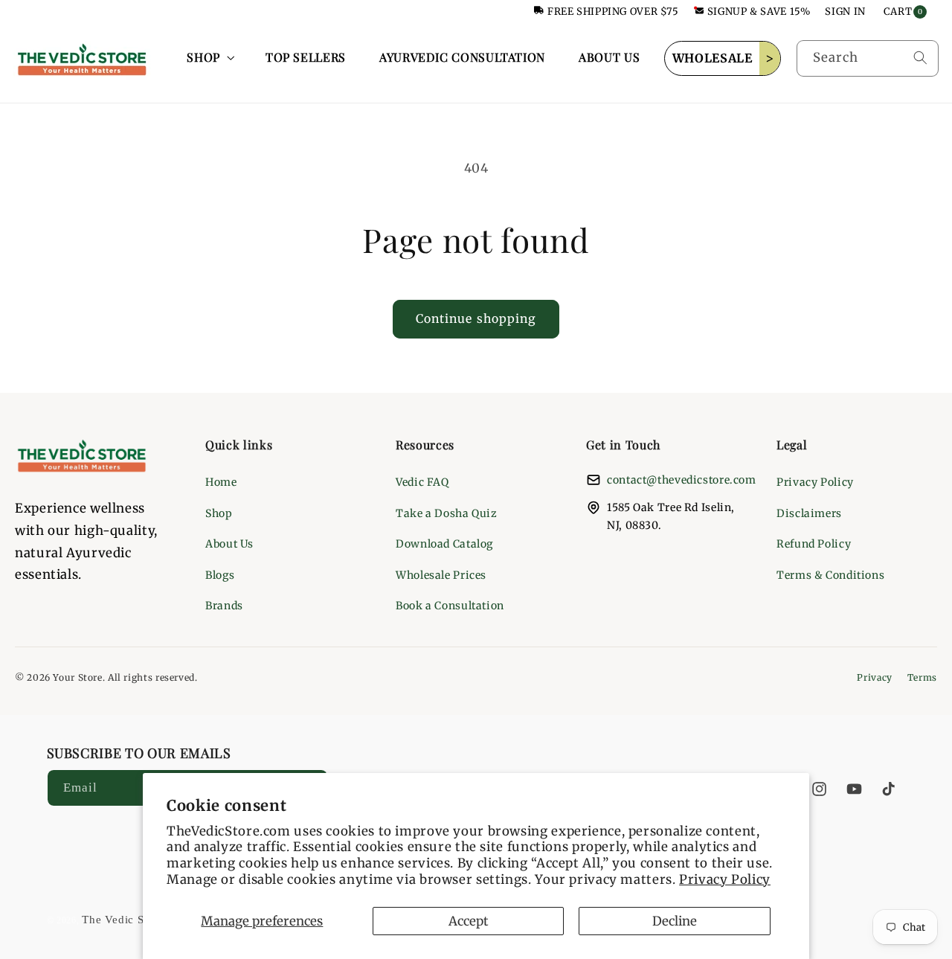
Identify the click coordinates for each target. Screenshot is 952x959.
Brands (224, 605)
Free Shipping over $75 (613, 11)
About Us (229, 544)
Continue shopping (476, 319)
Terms (922, 677)
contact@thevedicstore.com (681, 480)
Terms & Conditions (830, 575)
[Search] (920, 58)
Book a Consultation (450, 605)
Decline (674, 921)
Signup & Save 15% (759, 11)
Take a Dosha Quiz (447, 513)
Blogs (219, 575)
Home (221, 482)
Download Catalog (444, 544)
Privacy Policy (725, 879)
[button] (209, 58)
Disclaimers (809, 513)
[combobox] (867, 58)
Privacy (874, 677)
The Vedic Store (123, 920)
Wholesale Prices (441, 575)
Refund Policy (813, 544)
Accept (468, 921)
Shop (219, 513)
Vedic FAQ (422, 482)
